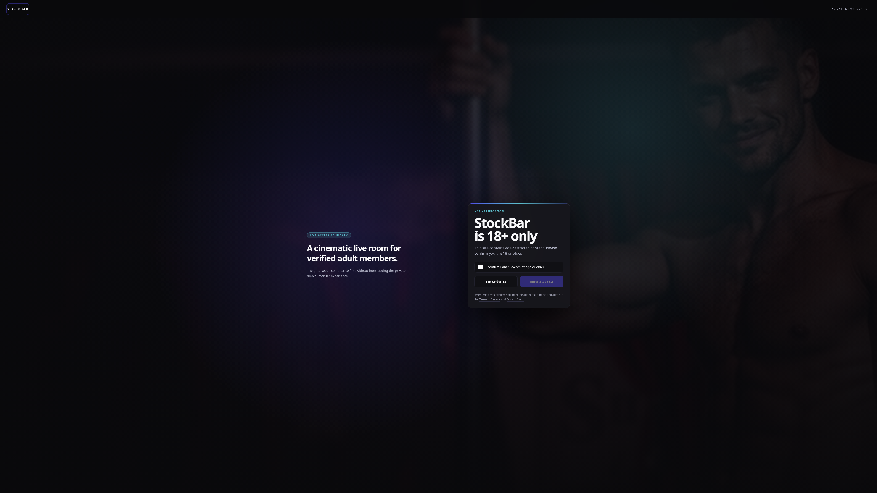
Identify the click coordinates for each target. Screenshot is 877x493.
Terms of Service (489, 299)
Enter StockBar (542, 281)
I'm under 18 (496, 281)
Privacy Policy (515, 299)
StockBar (18, 9)
